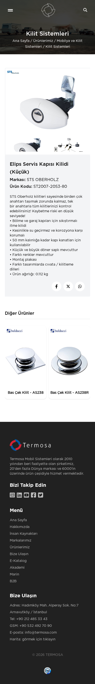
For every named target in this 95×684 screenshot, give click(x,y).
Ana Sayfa (20, 41)
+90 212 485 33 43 (32, 619)
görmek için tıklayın (39, 639)
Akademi (17, 567)
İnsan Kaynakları (24, 533)
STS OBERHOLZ (43, 180)
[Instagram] (13, 495)
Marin (14, 574)
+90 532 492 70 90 (35, 626)
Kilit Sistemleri (58, 46)
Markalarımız (20, 540)
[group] (25, 362)
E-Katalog (18, 561)
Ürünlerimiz (43, 41)
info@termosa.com (41, 632)
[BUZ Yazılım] (47, 670)
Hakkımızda (19, 527)
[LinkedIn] (20, 495)
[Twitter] (41, 495)
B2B (13, 581)
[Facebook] (34, 495)
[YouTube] (27, 495)
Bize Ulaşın (19, 554)
